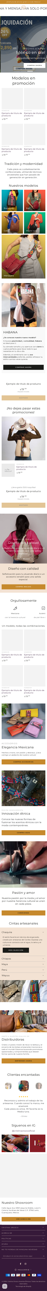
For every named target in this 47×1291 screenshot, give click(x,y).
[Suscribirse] (44, 1256)
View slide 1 (17, 70)
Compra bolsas (23, 587)
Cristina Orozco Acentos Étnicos (19, 1281)
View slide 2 (23, 70)
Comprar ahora (23, 367)
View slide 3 (30, 70)
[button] (38, 7)
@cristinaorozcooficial (23, 1131)
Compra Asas (23, 832)
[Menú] (3, 7)
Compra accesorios (23, 762)
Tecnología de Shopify (23, 1286)
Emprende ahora (23, 1061)
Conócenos (23, 913)
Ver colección (15, 950)
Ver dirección (23, 1219)
